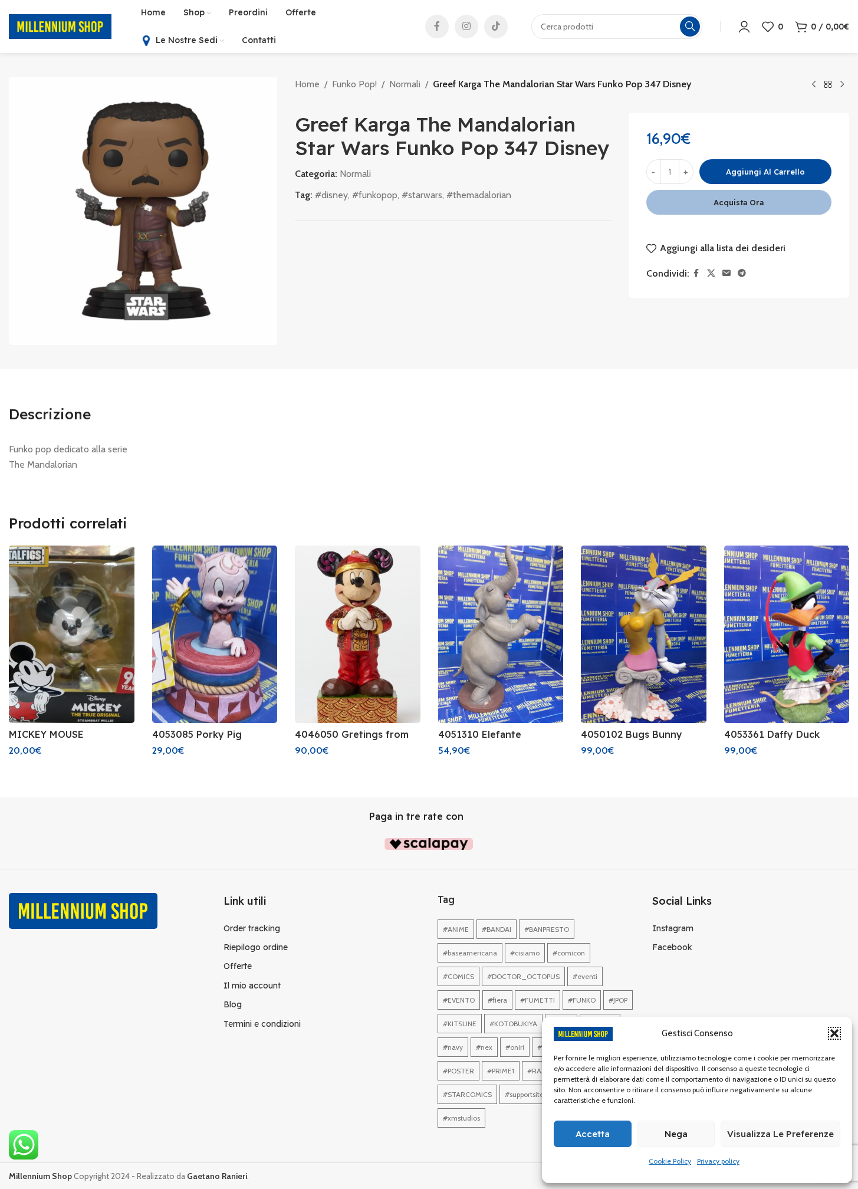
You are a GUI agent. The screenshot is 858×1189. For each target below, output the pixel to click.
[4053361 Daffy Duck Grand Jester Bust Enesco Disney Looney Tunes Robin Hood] (787, 634)
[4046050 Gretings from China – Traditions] (357, 634)
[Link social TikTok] (496, 26)
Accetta (593, 1133)
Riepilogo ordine (255, 947)
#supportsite (524, 1094)
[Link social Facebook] (437, 26)
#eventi (585, 976)
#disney (331, 195)
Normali (404, 84)
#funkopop (374, 195)
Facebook (672, 947)
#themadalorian (478, 195)
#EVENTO (459, 1000)
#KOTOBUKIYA (513, 1023)
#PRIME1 (500, 1070)
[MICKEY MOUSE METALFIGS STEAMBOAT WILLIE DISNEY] (71, 634)
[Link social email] (726, 273)
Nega (676, 1133)
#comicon (569, 952)
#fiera (497, 1000)
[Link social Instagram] (466, 26)
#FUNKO (582, 1000)
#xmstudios (461, 1118)
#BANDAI (496, 929)
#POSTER (458, 1070)
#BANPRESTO (546, 929)
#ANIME (456, 929)
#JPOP (618, 1000)
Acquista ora (739, 202)
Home (307, 84)
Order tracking (251, 928)
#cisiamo (525, 952)
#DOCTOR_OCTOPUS (523, 976)
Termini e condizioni (262, 1024)
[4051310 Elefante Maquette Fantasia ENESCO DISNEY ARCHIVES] (501, 634)
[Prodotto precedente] (814, 85)
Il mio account (252, 985)
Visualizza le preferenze (780, 1133)
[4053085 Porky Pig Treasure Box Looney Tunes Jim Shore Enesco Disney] (215, 634)
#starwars (422, 195)
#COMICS (458, 976)
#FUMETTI (537, 1000)
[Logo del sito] (60, 25)
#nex (484, 1047)
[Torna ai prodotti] (828, 85)
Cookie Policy (670, 1161)
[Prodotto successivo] (842, 85)
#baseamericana (470, 952)
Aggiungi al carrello (765, 171)
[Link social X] (711, 273)
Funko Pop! (354, 84)
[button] (834, 1033)
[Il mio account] (744, 26)
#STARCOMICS (467, 1094)
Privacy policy (718, 1161)
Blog (232, 1004)
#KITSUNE (459, 1023)
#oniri (514, 1047)
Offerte (237, 966)
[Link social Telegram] (741, 273)
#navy (453, 1047)
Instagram (672, 928)
